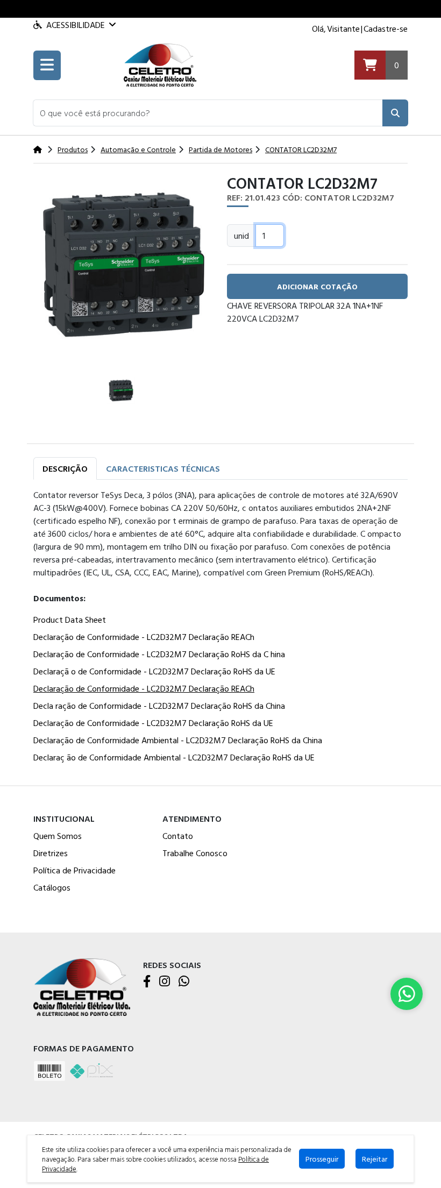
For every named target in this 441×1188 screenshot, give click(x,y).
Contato (177, 835)
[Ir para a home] (81, 986)
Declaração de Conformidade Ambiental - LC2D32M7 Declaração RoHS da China (177, 740)
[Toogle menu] (47, 65)
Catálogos (51, 887)
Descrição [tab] (65, 468)
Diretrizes (50, 852)
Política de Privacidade (74, 870)
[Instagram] (164, 982)
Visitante (343, 28)
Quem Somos (57, 835)
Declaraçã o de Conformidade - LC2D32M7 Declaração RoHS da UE (154, 671)
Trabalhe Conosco (194, 852)
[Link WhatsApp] (406, 994)
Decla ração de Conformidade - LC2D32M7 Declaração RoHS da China (159, 705)
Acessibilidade (75, 24)
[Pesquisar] (395, 112)
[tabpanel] (220, 628)
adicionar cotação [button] (317, 286)
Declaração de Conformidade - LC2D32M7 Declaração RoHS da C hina (159, 654)
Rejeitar (374, 1158)
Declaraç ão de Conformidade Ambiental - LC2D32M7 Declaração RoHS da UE (174, 757)
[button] (208, 112)
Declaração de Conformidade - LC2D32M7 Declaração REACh (143, 636)
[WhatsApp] (184, 982)
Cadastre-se (386, 28)
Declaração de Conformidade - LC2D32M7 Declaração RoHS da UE (153, 722)
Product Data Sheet (69, 619)
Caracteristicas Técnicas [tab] (163, 468)
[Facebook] (147, 982)
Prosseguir (321, 1158)
